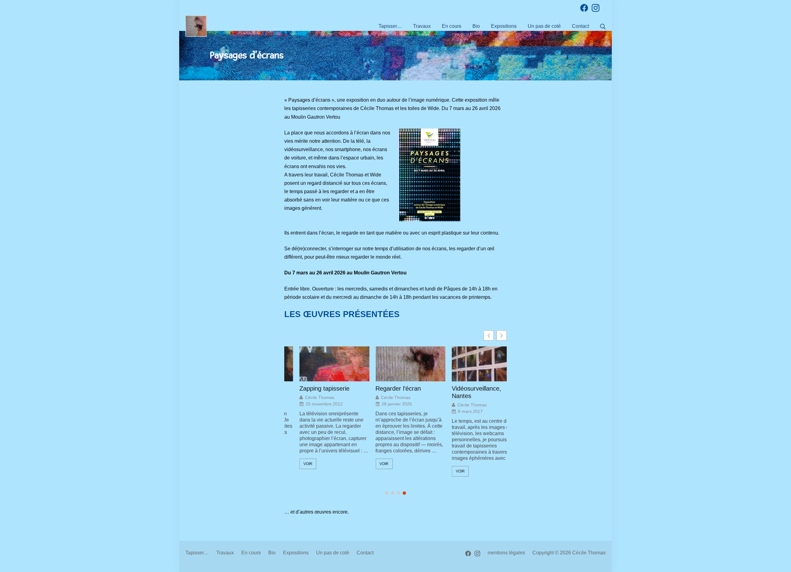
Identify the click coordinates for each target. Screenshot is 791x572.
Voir (292, 464)
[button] (502, 335)
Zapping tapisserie (309, 388)
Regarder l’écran (383, 388)
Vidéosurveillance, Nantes (461, 392)
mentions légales (506, 552)
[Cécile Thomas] (196, 26)
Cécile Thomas (304, 397)
